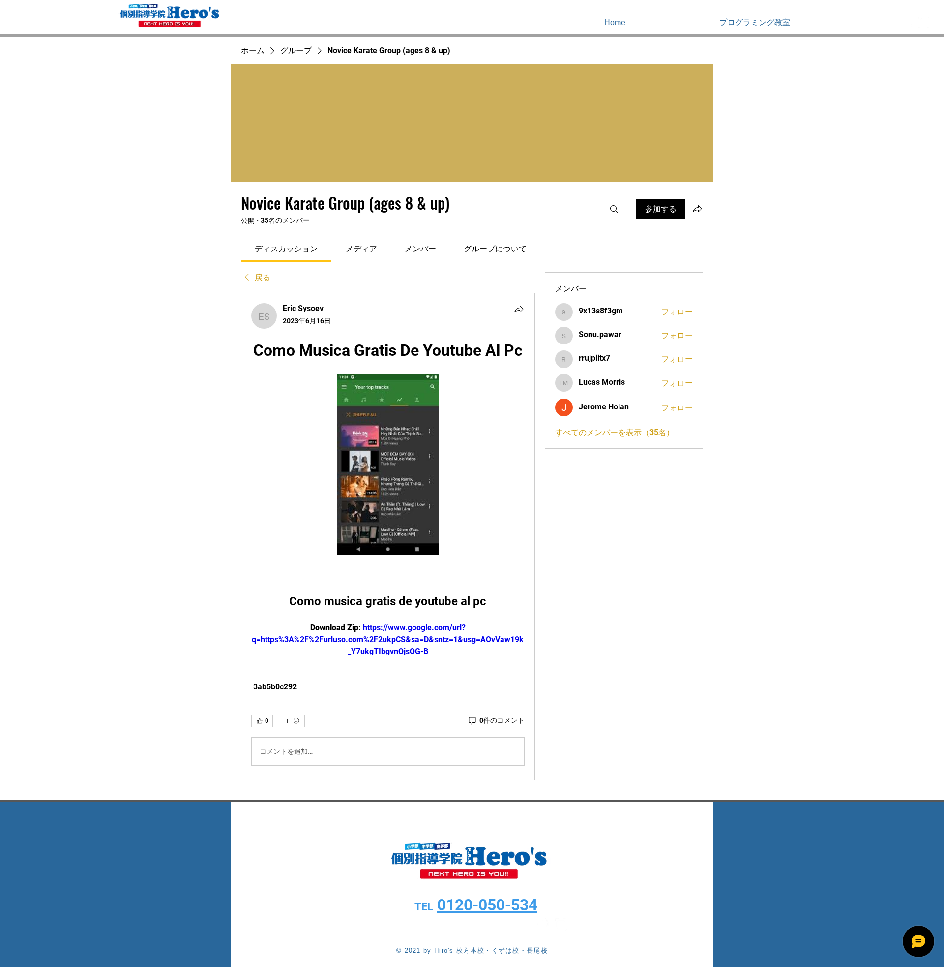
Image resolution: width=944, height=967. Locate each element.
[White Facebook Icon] (909, 22)
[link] (286, 248)
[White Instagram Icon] (923, 22)
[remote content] (388, 465)
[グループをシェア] (697, 209)
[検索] (614, 209)
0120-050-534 (487, 905)
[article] (388, 536)
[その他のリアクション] (292, 721)
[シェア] (519, 309)
